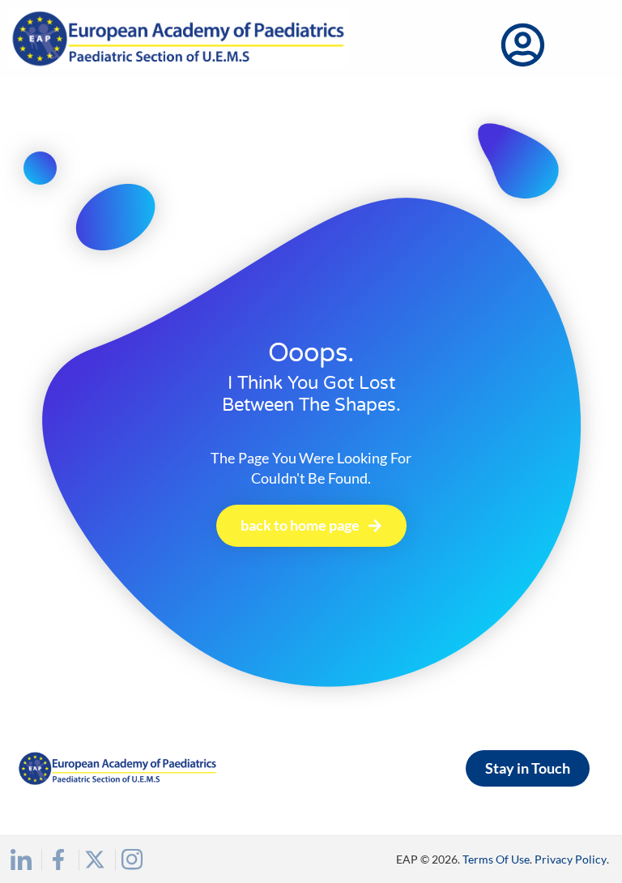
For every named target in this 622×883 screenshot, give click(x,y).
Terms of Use (496, 859)
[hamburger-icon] (588, 46)
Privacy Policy (571, 859)
